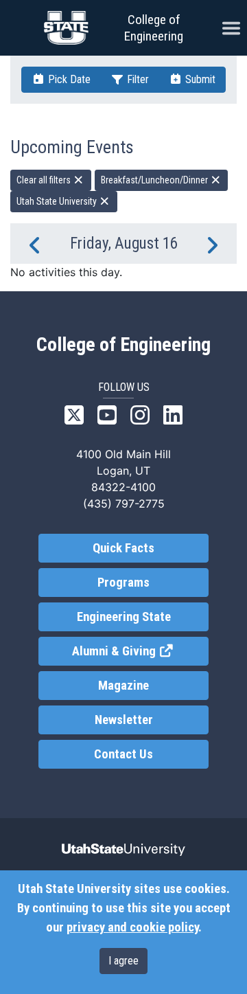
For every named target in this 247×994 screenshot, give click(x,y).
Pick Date (68, 79)
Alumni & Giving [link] (140, 651)
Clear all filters (44, 179)
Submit (199, 79)
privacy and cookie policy (132, 927)
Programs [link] (123, 582)
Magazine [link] (123, 685)
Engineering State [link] (124, 616)
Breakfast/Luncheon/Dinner (155, 179)
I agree (123, 960)
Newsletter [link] (124, 719)
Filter (136, 79)
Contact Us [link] (123, 754)
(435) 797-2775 (124, 503)
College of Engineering (153, 28)
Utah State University (57, 201)
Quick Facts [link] (123, 548)
